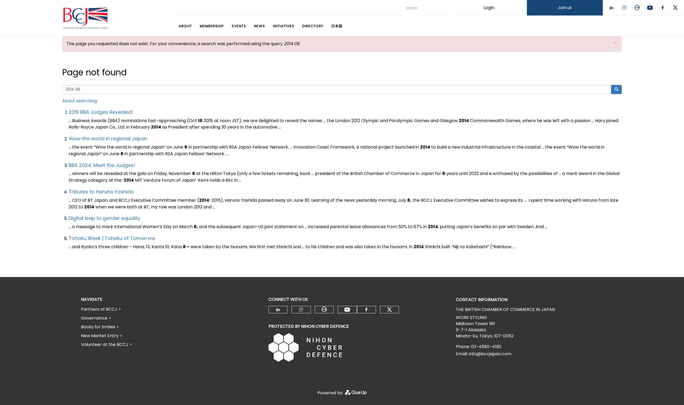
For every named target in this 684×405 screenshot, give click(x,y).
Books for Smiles (98, 327)
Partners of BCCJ (99, 309)
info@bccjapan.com (490, 354)
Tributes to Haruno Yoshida (101, 191)
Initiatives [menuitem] (283, 26)
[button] (616, 43)
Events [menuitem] (239, 26)
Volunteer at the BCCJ (104, 344)
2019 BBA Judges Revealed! (101, 112)
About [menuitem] (185, 26)
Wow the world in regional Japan (108, 138)
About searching (79, 101)
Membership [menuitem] (212, 26)
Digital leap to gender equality (104, 218)
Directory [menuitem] (312, 26)
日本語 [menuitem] (337, 26)
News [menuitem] (259, 26)
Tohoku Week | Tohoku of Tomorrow (112, 238)
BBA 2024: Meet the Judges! (102, 165)
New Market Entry (100, 336)
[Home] (85, 18)
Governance (94, 318)
